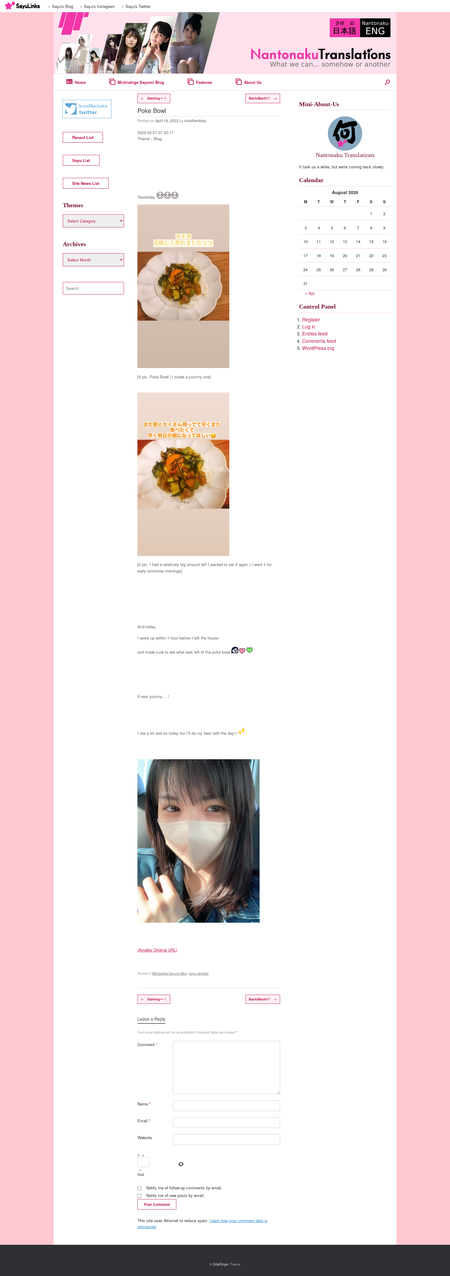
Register (311, 319)
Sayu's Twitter (138, 6)
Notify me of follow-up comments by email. (184, 1188)
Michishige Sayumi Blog (141, 82)
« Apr (310, 293)
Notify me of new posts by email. (175, 1195)
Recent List (82, 137)
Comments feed (319, 340)
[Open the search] (387, 82)
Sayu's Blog (62, 6)
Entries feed (315, 333)
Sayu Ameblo (198, 973)
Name (144, 1104)
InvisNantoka (195, 120)
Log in (308, 326)
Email (143, 1121)
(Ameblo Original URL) (157, 950)
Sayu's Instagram (99, 6)
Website (144, 1137)
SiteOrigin (221, 1264)
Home (80, 82)
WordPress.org (318, 347)
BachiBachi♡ (263, 98)
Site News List (85, 183)
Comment (147, 1044)
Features (204, 82)
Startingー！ (154, 98)
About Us (252, 82)
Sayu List (81, 160)
